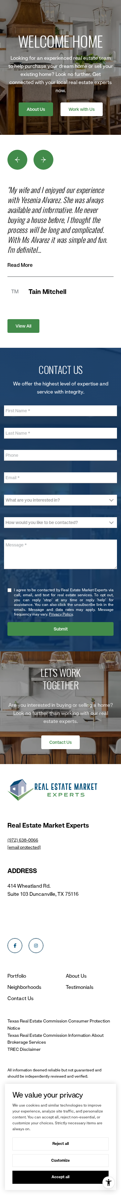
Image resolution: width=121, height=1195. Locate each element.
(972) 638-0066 (22, 840)
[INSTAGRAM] (36, 945)
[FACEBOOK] (14, 945)
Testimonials (79, 987)
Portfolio (16, 976)
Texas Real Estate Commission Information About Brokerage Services (55, 1039)
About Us (36, 109)
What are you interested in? (33, 500)
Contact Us (60, 742)
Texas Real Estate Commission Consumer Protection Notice (58, 1024)
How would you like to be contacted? (42, 522)
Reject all (60, 1143)
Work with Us (82, 109)
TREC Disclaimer (24, 1049)
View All (23, 326)
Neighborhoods (24, 987)
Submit (61, 628)
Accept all (60, 1177)
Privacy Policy (61, 614)
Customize (60, 1160)
